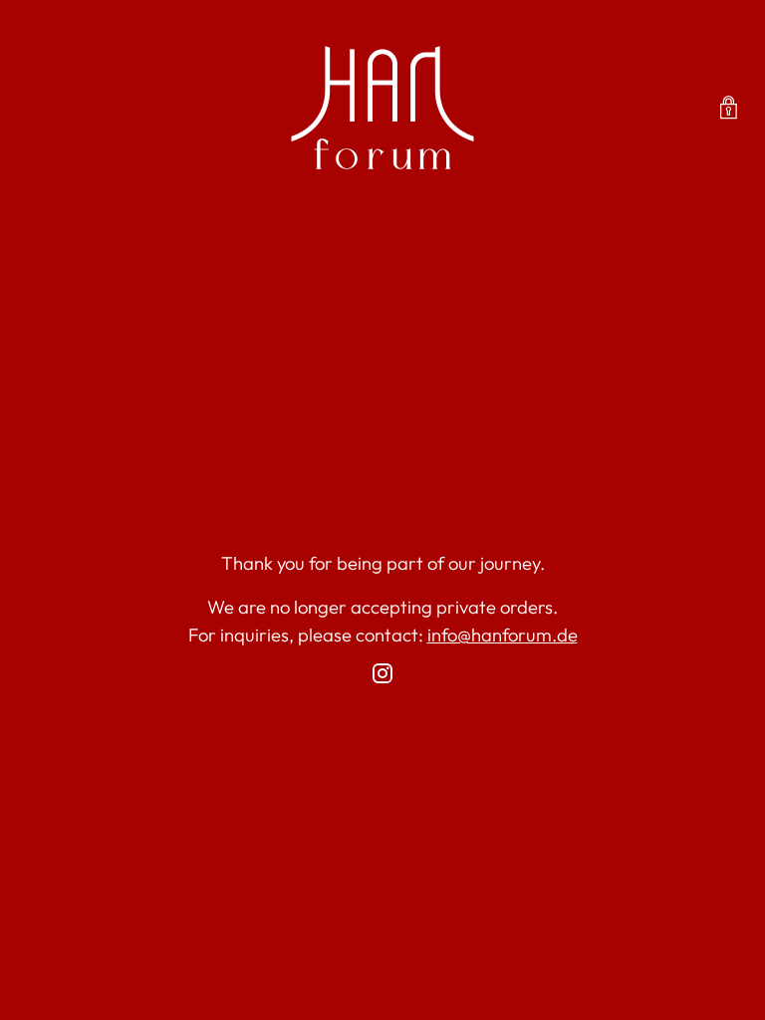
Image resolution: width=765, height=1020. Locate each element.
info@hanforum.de (502, 635)
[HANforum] (382, 107)
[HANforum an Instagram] (382, 677)
